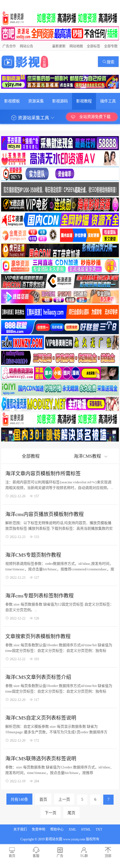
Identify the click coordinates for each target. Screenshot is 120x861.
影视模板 (12, 101)
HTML (86, 829)
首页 (43, 799)
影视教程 (84, 101)
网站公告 (26, 46)
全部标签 (93, 46)
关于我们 (20, 829)
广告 (60, 856)
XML (72, 829)
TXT (99, 829)
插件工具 (108, 101)
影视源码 (60, 101)
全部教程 (31, 456)
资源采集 (36, 101)
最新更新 (59, 46)
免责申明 (38, 829)
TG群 (84, 856)
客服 (36, 856)
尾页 (71, 813)
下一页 (50, 813)
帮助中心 (57, 829)
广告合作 (9, 46)
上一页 (64, 799)
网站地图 (76, 46)
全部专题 (110, 46)
